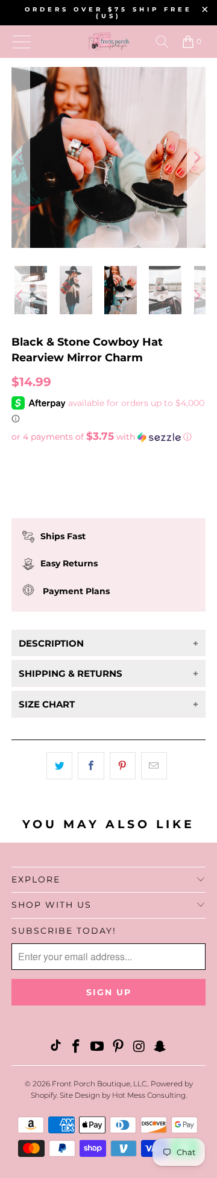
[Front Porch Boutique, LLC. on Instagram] (139, 1047)
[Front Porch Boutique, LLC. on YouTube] (98, 1047)
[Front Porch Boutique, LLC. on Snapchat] (160, 1047)
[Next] (196, 157)
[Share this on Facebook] (91, 766)
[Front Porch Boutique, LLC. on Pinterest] (119, 1047)
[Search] (162, 42)
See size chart (46, 459)
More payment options (108, 517)
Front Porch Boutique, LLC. (100, 1083)
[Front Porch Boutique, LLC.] (108, 41)
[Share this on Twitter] (59, 766)
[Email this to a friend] (154, 766)
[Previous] (20, 157)
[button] (108, 437)
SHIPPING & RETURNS (70, 673)
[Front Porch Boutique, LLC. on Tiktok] (55, 1047)
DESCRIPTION (51, 643)
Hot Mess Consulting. (149, 1095)
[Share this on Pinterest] (123, 766)
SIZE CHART (47, 704)
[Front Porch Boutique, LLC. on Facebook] (77, 1047)
